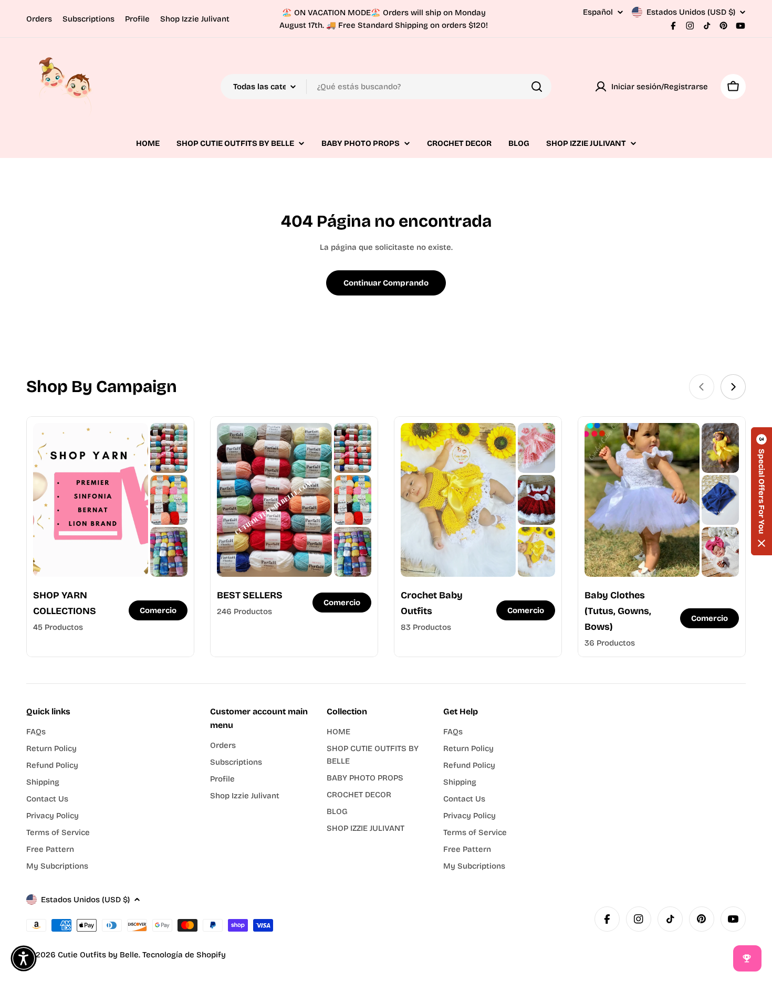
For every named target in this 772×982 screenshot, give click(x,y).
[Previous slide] (701, 386)
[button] (761, 491)
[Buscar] (536, 86)
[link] (168, 448)
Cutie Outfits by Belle (98, 954)
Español (598, 12)
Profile (137, 19)
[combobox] (386, 86)
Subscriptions (88, 19)
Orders (39, 19)
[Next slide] (733, 386)
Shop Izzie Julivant (194, 19)
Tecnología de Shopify (184, 954)
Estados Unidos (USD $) (690, 12)
